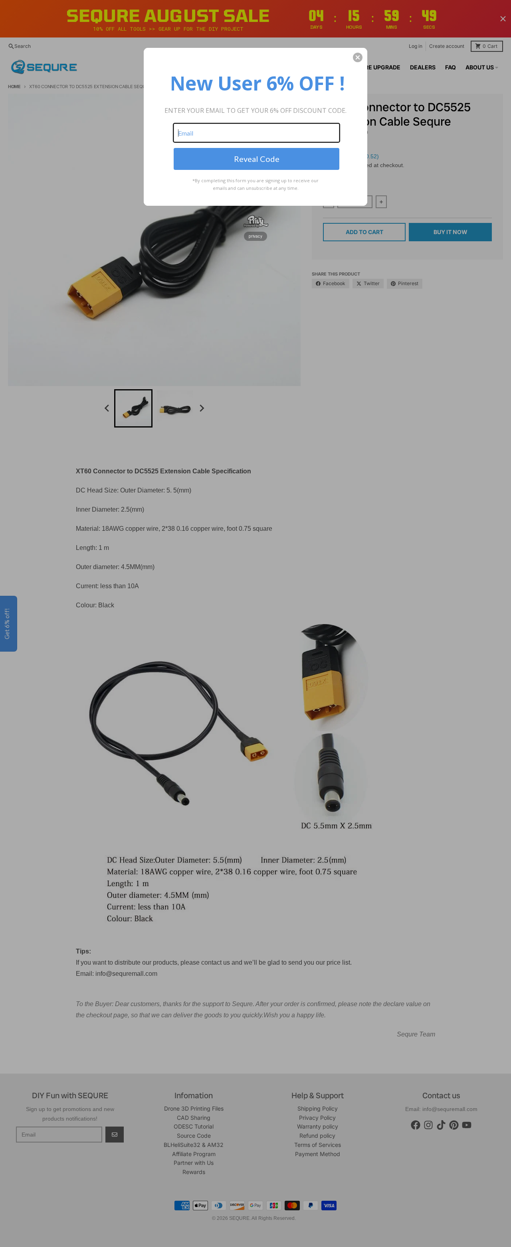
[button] (357, 57)
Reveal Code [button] (256, 159)
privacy (255, 236)
